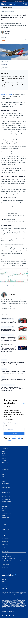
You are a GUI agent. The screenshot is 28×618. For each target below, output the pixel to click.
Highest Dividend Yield (7, 490)
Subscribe (14, 433)
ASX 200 (16, 1)
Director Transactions (6, 504)
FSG (3, 584)
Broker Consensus (6, 492)
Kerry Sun (7, 31)
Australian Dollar (5, 517)
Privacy (3, 583)
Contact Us (4, 588)
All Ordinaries (5, 462)
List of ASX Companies (7, 499)
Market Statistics (5, 538)
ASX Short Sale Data (6, 510)
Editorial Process (5, 529)
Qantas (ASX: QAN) (6, 94)
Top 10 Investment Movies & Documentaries (12, 560)
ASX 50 (3, 453)
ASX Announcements (6, 513)
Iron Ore (3, 472)
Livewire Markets (5, 567)
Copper (3, 481)
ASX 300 (4, 460)
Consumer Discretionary (7, 7)
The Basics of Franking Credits (9, 558)
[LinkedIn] (6, 615)
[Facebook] (10, 615)
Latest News (4, 524)
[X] (3, 615)
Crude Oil (4, 474)
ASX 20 (3, 451)
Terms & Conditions (16, 438)
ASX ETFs (4, 508)
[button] (7, 12)
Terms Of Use (5, 586)
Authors (3, 527)
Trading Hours (5, 544)
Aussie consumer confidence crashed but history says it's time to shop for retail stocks (8, 339)
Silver (3, 479)
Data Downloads (5, 535)
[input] (14, 429)
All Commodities (5, 483)
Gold (3, 476)
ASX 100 (4, 455)
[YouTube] (13, 615)
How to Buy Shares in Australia (9, 554)
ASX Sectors (4, 506)
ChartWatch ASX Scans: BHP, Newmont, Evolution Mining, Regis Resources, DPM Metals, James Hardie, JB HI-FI (13, 389)
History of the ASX (6, 547)
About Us (4, 579)
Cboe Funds (4, 515)
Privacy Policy (7, 440)
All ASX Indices (5, 465)
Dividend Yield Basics (6, 556)
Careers (3, 581)
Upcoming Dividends (6, 501)
